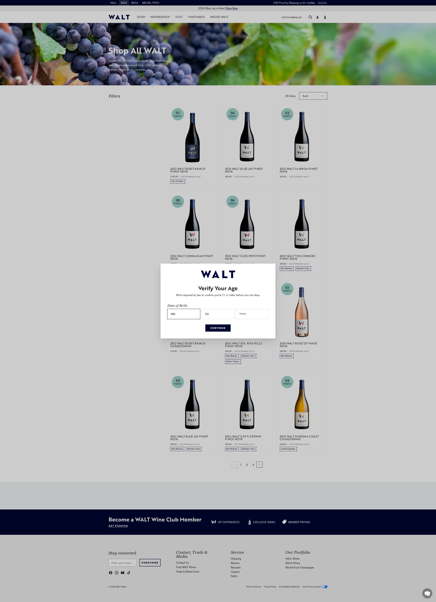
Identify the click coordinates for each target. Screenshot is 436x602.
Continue (218, 328)
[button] (427, 593)
